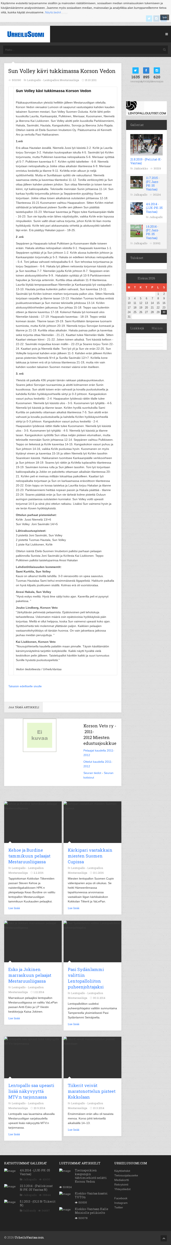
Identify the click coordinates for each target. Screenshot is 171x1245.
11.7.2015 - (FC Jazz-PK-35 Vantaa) (153, 183)
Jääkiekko (141, 168)
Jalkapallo (140, 194)
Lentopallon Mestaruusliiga (61, 80)
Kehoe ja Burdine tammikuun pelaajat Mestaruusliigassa (29, 855)
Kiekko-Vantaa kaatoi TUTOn (91, 1195)
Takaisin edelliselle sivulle (25, 686)
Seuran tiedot (92, 773)
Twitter (118, 1207)
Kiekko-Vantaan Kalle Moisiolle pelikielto (91, 1211)
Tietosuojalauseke (126, 1175)
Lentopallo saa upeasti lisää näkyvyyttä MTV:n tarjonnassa (31, 1091)
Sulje (164, 17)
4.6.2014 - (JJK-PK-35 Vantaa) (154, 207)
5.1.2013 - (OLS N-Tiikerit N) (37, 1203)
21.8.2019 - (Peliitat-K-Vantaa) (146, 161)
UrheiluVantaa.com (29, 1237)
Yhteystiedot (122, 1189)
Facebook (120, 1198)
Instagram (121, 1202)
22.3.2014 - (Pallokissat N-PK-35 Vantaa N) (36, 1188)
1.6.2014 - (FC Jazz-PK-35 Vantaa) (152, 232)
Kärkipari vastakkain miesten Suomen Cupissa (90, 855)
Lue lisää (14, 908)
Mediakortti (121, 1180)
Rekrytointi (121, 1184)
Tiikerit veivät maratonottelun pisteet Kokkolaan (92, 1091)
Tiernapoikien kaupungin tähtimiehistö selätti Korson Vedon (91, 1176)
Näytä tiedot (53, 12)
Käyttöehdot (122, 1170)
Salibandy (29, 1210)
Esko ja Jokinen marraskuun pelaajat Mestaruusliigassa (29, 975)
